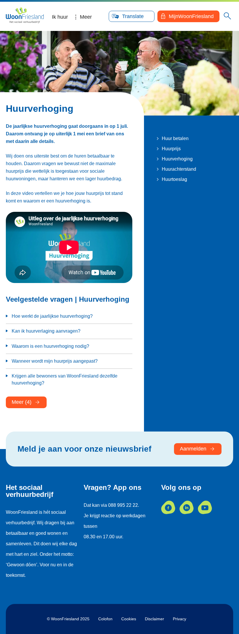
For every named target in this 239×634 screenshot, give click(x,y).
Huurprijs (171, 148)
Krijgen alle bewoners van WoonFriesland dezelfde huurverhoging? (64, 379)
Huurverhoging (177, 158)
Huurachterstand (179, 169)
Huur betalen (175, 138)
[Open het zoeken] (227, 16)
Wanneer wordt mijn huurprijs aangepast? (55, 361)
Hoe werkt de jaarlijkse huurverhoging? (52, 316)
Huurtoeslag (174, 179)
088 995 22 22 (123, 505)
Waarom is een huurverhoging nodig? (50, 346)
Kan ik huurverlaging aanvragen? (46, 331)
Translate (133, 16)
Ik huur (60, 17)
